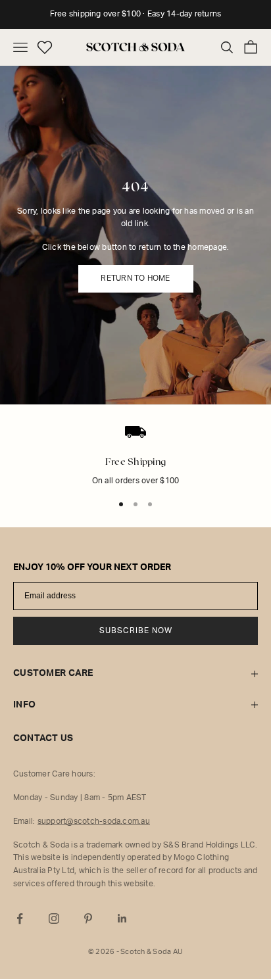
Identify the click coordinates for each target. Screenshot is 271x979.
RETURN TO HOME (135, 278)
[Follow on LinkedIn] (122, 918)
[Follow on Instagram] (54, 918)
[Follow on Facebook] (19, 918)
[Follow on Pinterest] (88, 918)
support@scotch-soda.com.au (93, 821)
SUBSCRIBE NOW (135, 630)
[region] (135, 464)
